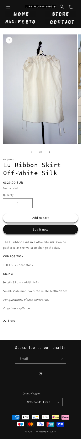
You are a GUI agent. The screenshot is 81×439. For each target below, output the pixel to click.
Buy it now (40, 229)
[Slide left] (31, 151)
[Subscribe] (61, 359)
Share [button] (12, 320)
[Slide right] (49, 151)
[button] (8, 6)
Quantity (8, 195)
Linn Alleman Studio (45, 431)
